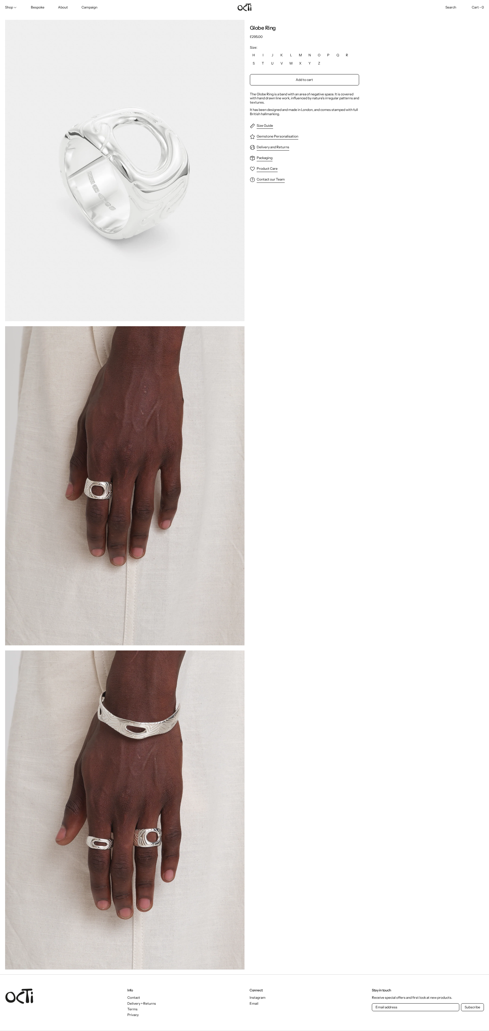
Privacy (133, 1015)
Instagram (257, 998)
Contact (133, 997)
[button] (450, 7)
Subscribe (472, 1007)
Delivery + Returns (141, 1003)
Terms (132, 1009)
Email (254, 1004)
